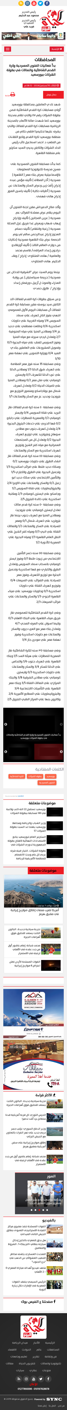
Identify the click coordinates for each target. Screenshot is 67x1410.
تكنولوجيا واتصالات (51, 1364)
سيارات (20, 1370)
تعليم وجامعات (18, 1357)
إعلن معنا (42, 1406)
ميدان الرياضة (20, 1343)
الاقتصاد (12, 1350)
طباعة (7, 95)
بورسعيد (51, 776)
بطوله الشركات (35, 776)
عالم (39, 1350)
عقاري (33, 1370)
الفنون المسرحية (47, 782)
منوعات (46, 1370)
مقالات (9, 1364)
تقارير (36, 1357)
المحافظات (53, 1350)
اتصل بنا (52, 1406)
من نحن (61, 1406)
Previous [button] (61, 724)
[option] (33, 724)
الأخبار (36, 1343)
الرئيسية (56, 49)
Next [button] (5, 724)
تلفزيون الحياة (27, 1364)
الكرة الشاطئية (17, 776)
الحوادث (26, 1350)
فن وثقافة (51, 1357)
